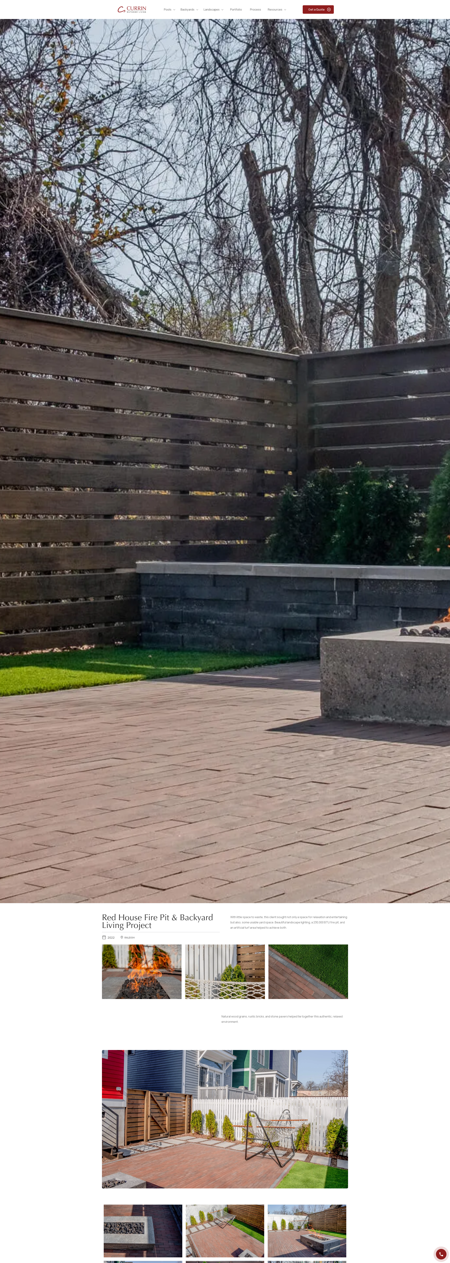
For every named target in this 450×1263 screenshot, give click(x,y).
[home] (132, 9)
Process (255, 9)
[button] (169, 9)
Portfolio (236, 9)
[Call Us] (441, 1254)
